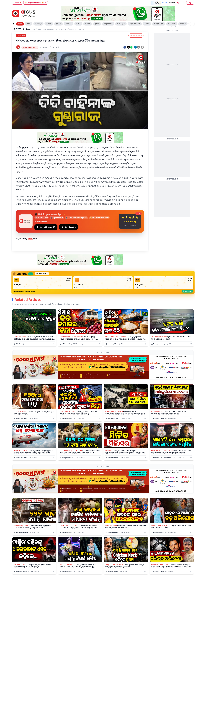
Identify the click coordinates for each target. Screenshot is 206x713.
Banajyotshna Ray (29, 47)
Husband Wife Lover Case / (162, 450)
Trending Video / (20, 337)
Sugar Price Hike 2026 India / (117, 337)
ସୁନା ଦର (58, 24)
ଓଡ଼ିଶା (29, 24)
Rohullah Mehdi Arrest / (160, 564)
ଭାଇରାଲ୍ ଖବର (158, 24)
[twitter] (128, 47)
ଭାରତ (20, 24)
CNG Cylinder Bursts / (114, 411)
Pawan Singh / (111, 525)
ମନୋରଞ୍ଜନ (121, 24)
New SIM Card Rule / (68, 411)
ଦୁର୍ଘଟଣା (48, 24)
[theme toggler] (178, 3)
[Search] (183, 2)
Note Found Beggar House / (71, 450)
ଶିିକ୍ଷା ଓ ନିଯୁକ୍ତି (134, 24)
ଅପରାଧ (147, 24)
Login (190, 2)
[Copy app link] (142, 47)
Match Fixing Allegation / (161, 525)
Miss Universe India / (68, 564)
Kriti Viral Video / (20, 411)
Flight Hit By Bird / (21, 450)
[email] (138, 47)
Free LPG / (109, 450)
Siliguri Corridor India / (114, 564)
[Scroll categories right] (192, 24)
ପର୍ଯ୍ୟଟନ (69, 24)
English (172, 2)
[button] (42, 282)
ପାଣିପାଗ (183, 24)
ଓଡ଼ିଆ (164, 2)
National (26, 29)
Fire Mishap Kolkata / (22, 525)
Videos (16, 2)
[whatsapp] (131, 47)
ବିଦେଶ (78, 24)
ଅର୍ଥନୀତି (87, 24)
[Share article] (53, 344)
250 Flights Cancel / (159, 337)
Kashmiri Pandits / (21, 564)
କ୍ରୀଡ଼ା (97, 24)
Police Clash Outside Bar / (70, 525)
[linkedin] (135, 47)
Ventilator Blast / (157, 411)
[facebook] (124, 47)
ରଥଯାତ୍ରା (38, 24)
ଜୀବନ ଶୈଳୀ (171, 24)
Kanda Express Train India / (71, 337)
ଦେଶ (30, 238)
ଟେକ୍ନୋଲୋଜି (108, 24)
